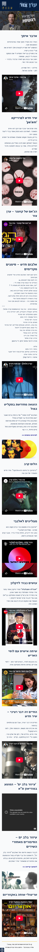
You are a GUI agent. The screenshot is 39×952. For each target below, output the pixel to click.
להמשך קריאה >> (30, 866)
